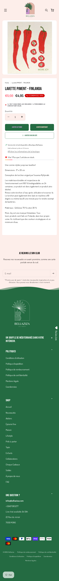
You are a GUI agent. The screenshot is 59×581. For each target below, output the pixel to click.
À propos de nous (13, 476)
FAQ (7, 481)
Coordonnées (11, 386)
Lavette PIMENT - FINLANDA (21, 83)
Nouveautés (11, 412)
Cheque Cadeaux (13, 464)
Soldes (8, 470)
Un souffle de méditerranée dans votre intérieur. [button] (25, 339)
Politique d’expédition (34, 556)
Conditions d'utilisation (15, 358)
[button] (5, 10)
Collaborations (11, 458)
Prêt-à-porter (11, 441)
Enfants (9, 453)
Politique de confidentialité (16, 375)
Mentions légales (30, 560)
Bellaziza (11, 552)
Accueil (9, 406)
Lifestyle (9, 435)
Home (7, 83)
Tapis (8, 447)
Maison (9, 429)
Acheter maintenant (42, 127)
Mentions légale (12, 381)
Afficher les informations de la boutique (24, 151)
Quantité (8, 111)
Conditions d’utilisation (16, 556)
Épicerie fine (11, 424)
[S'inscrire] (53, 273)
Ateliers (9, 418)
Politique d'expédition (14, 363)
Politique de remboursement (17, 369)
